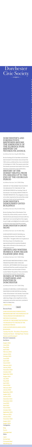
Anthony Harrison (9, 154)
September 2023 (8, 392)
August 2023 (7, 394)
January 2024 (7, 390)
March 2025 (6, 363)
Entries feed (6, 439)
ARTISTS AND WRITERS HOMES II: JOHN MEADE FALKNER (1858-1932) (15, 251)
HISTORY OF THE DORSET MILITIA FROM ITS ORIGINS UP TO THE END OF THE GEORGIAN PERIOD (15, 175)
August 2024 (7, 376)
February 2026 (7, 352)
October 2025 (7, 356)
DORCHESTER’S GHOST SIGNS (15, 226)
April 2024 (6, 383)
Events (5, 430)
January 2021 (7, 416)
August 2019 (7, 421)
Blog (23, 154)
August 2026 (7, 343)
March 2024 (6, 385)
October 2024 (7, 372)
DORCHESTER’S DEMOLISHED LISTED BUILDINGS (14, 203)
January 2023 (7, 396)
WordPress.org (7, 443)
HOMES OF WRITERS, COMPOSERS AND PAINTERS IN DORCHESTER (14, 279)
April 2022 (6, 405)
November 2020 (7, 419)
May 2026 (6, 347)
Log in (5, 437)
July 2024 (6, 378)
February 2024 (7, 387)
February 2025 (7, 365)
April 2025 (6, 360)
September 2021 (8, 412)
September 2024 (8, 374)
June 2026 (6, 345)
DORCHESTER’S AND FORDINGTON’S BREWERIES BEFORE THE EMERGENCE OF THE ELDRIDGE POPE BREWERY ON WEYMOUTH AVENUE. (14, 144)
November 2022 (7, 401)
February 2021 (7, 414)
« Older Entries (7, 304)
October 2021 (7, 410)
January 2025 (7, 367)
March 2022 (6, 407)
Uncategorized (7, 432)
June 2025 (6, 358)
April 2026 (6, 349)
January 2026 (7, 354)
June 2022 (6, 403)
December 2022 (7, 399)
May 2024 (6, 381)
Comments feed (7, 441)
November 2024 (7, 369)
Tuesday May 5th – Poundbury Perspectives (15, 331)
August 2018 (7, 423)
